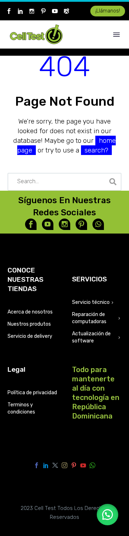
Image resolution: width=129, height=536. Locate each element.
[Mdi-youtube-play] (47, 224)
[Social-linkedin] (20, 11)
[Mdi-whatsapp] (98, 224)
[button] (107, 514)
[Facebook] (36, 465)
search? (96, 150)
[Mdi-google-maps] (66, 11)
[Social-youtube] (55, 11)
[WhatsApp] (92, 465)
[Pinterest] (74, 465)
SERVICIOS (89, 279)
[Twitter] (55, 465)
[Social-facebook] (9, 11)
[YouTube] (83, 465)
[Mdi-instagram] (32, 11)
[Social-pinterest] (43, 11)
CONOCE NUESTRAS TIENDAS (25, 279)
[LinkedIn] (46, 465)
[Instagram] (64, 465)
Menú (116, 34)
